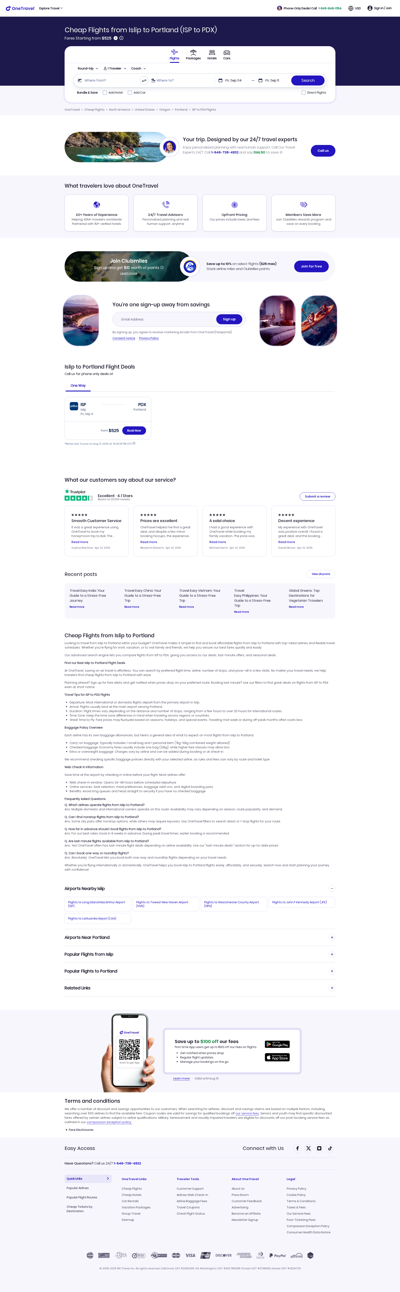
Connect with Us (263, 1148)
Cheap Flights (94, 110)
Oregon (164, 110)
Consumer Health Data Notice (309, 1232)
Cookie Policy (296, 1195)
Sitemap (128, 1220)
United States (145, 110)
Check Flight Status (191, 1214)
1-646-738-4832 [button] (127, 1163)
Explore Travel (49, 8)
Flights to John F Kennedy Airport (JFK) (299, 902)
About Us (238, 1189)
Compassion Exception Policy (308, 1226)
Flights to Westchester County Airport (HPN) (231, 904)
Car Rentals (130, 1201)
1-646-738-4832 (225, 152)
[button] (309, 8)
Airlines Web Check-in (192, 1195)
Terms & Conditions (301, 1201)
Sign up (229, 319)
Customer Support (190, 1189)
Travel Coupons (188, 1207)
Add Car (140, 92)
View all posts (321, 574)
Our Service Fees (299, 1214)
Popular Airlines (78, 1188)
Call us (323, 150)
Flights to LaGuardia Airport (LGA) (92, 918)
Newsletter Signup (245, 1220)
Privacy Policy (149, 338)
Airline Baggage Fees (192, 1201)
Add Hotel (116, 92)
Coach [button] (136, 68)
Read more (77, 607)
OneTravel (72, 110)
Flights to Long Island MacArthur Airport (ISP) (96, 904)
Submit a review (317, 496)
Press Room (240, 1195)
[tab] (174, 54)
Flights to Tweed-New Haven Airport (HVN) (162, 904)
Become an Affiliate (246, 1214)
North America (119, 110)
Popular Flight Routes (82, 1197)
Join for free (311, 266)
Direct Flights (316, 92)
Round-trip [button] (86, 68)
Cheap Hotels (131, 1195)
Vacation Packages (136, 1207)
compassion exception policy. (109, 1122)
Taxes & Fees (296, 1207)
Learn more (128, 273)
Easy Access (80, 1148)
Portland (181, 110)
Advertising (240, 1207)
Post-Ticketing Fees (301, 1220)
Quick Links (74, 1179)
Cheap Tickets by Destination (79, 1209)
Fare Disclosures (81, 1130)
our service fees (247, 1113)
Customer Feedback (247, 1201)
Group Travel (131, 1214)
